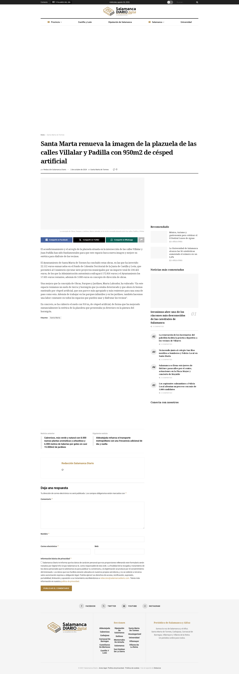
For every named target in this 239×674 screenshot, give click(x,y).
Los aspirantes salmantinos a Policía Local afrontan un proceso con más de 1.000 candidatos (177, 386)
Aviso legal (103, 668)
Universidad (186, 22)
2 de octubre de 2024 (79, 169)
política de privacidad (70, 581)
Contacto (44, 2)
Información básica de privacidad (56, 558)
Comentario (47, 499)
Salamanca (157, 22)
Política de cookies (132, 668)
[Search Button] (196, 2)
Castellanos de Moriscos (104, 646)
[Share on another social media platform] (141, 240)
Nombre (45, 533)
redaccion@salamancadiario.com (114, 578)
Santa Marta (55, 318)
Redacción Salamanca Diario (55, 169)
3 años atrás (176, 242)
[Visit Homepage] (119, 11)
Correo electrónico (50, 546)
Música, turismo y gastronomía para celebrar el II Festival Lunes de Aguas (183, 235)
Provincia (55, 22)
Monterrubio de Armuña (119, 641)
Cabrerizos (105, 632)
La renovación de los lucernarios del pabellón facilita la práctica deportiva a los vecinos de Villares (178, 338)
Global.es (157, 668)
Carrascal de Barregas (104, 640)
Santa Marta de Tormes (55, 135)
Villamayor (134, 641)
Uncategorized (134, 634)
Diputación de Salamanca (120, 22)
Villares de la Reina (134, 646)
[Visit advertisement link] (119, 82)
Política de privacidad (116, 668)
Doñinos (119, 636)
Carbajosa (104, 635)
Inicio (43, 135)
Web (96, 546)
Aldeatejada (104, 628)
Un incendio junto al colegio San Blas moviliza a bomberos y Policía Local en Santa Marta (178, 353)
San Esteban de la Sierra (119, 650)
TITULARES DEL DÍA (62, 2)
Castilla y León (85, 22)
